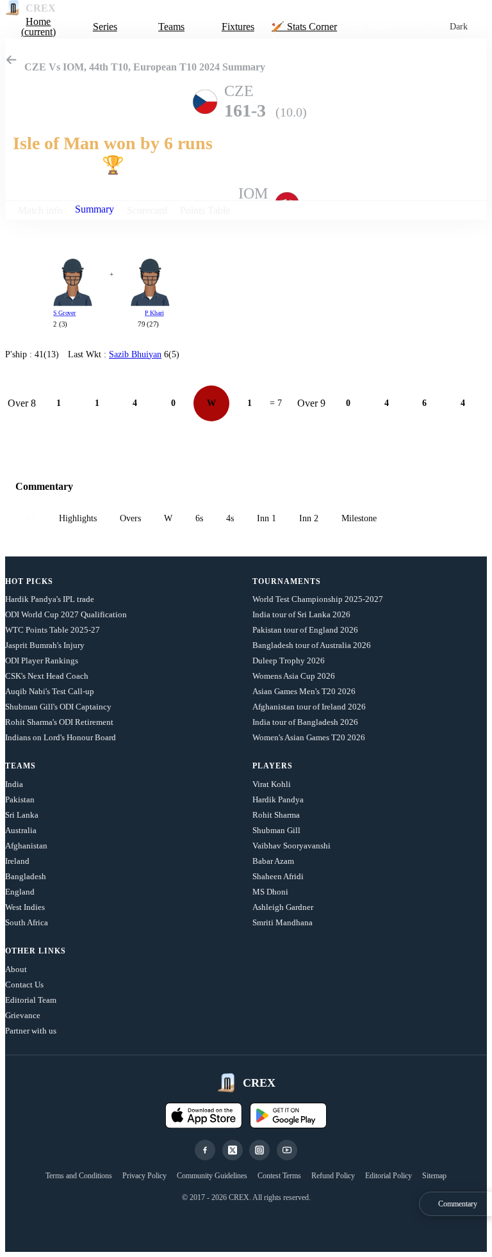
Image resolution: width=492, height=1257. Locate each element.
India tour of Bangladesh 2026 (305, 722)
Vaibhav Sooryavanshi (291, 845)
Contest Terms (279, 1175)
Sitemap (434, 1175)
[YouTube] (287, 1150)
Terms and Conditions (78, 1175)
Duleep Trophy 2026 (288, 660)
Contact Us (24, 984)
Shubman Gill (276, 830)
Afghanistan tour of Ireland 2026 (309, 706)
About (16, 969)
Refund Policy (333, 1175)
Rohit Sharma (276, 815)
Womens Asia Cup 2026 (293, 676)
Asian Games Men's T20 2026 (304, 691)
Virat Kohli (271, 784)
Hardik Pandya (278, 799)
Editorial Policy (388, 1175)
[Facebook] (205, 1150)
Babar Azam (273, 861)
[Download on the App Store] (203, 1115)
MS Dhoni (270, 891)
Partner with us (30, 1030)
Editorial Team (30, 1000)
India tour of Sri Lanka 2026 (301, 614)
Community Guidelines (212, 1175)
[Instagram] (259, 1150)
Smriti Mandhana (282, 922)
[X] (232, 1150)
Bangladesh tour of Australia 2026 (311, 645)
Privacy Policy (144, 1175)
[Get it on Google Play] (288, 1115)
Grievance (22, 1015)
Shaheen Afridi (278, 876)
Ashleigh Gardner (282, 907)
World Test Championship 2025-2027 (317, 599)
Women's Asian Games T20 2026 (308, 737)
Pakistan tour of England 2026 (305, 630)
